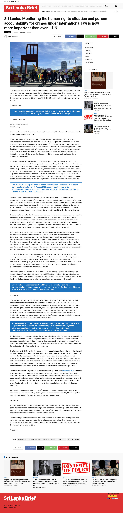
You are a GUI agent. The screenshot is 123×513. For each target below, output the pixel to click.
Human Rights (61, 439)
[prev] (114, 11)
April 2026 (88, 59)
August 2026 (89, 47)
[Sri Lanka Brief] (6, 36)
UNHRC (77, 439)
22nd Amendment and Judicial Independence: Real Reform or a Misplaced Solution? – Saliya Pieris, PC (103, 106)
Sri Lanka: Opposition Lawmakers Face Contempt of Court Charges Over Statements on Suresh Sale (103, 117)
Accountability (22, 439)
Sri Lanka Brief (13, 36)
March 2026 (89, 62)
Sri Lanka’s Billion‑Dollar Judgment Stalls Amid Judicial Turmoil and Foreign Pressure (74, 11)
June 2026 (88, 53)
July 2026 (88, 50)
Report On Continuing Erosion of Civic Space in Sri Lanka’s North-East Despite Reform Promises (97, 94)
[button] (116, 6)
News (85, 90)
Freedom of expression (49, 439)
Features (7, 32)
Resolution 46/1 (68, 371)
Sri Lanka (70, 439)
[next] (117, 11)
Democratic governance (34, 439)
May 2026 (88, 56)
